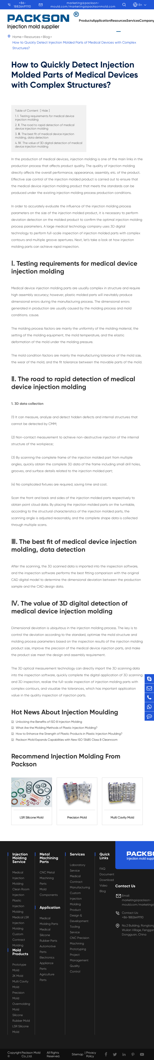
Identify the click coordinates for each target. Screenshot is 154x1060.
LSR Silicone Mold (20, 1029)
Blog (46, 37)
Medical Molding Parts (49, 921)
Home (17, 37)
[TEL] (149, 697)
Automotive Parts (48, 949)
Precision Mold (18, 995)
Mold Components (49, 892)
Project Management (79, 957)
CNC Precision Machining (79, 940)
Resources (118, 21)
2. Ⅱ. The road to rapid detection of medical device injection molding (44, 126)
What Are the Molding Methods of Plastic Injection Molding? (56, 727)
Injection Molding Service (20, 858)
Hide (45, 110)
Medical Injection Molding (18, 878)
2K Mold (17, 976)
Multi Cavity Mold (20, 984)
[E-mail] (149, 688)
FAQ (102, 868)
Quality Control (75, 968)
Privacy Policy (91, 1054)
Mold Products (20, 952)
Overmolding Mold (21, 1006)
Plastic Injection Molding (18, 906)
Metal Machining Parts (49, 858)
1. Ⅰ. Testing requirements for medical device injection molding (44, 117)
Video (103, 885)
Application (102, 21)
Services (132, 21)
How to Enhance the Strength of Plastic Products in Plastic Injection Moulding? (69, 733)
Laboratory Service (77, 867)
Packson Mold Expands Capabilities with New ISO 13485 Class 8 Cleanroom (67, 739)
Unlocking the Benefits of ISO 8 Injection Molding (49, 721)
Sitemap (77, 1054)
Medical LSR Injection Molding (20, 922)
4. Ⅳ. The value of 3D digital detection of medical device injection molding (48, 144)
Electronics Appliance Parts (47, 963)
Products (86, 21)
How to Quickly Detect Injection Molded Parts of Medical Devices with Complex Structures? (74, 45)
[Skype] (149, 678)
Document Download (107, 877)
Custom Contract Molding (18, 939)
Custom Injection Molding (76, 898)
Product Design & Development (79, 915)
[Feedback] (149, 716)
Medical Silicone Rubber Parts (48, 935)
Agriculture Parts (47, 977)
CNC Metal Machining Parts (47, 878)
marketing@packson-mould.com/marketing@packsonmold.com (83, 4)
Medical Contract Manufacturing (80, 881)
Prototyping (78, 949)
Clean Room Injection (20, 892)
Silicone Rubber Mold (21, 1017)
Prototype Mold (19, 967)
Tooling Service (75, 929)
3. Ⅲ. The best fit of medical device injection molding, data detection (44, 135)
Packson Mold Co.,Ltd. (31, 1054)
